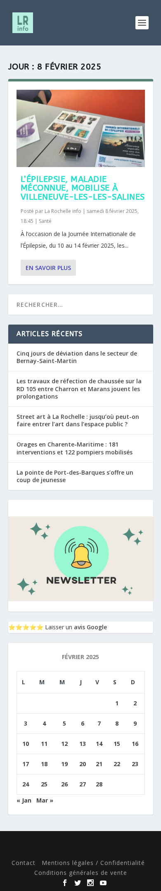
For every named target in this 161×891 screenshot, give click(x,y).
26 (64, 784)
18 (44, 764)
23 (135, 764)
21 (99, 764)
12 (64, 744)
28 (99, 784)
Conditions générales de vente (80, 873)
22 (117, 764)
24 (25, 784)
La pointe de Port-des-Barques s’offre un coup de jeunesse (75, 476)
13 (82, 744)
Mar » (44, 800)
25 (44, 784)
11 (44, 744)
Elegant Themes (74, 842)
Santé (45, 221)
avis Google (90, 627)
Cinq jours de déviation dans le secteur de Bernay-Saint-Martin (77, 357)
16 (135, 744)
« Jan (24, 800)
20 (82, 764)
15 (117, 744)
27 (82, 784)
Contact (24, 863)
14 (99, 744)
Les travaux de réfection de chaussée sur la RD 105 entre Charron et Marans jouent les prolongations (79, 388)
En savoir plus (48, 268)
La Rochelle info (63, 211)
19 (64, 764)
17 (25, 764)
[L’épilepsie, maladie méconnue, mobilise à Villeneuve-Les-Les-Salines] (81, 128)
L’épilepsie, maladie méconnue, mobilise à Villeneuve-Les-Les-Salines (83, 188)
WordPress (80, 851)
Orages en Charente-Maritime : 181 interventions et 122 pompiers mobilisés (75, 448)
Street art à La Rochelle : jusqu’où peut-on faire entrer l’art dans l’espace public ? (78, 420)
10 (25, 744)
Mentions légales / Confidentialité (93, 863)
